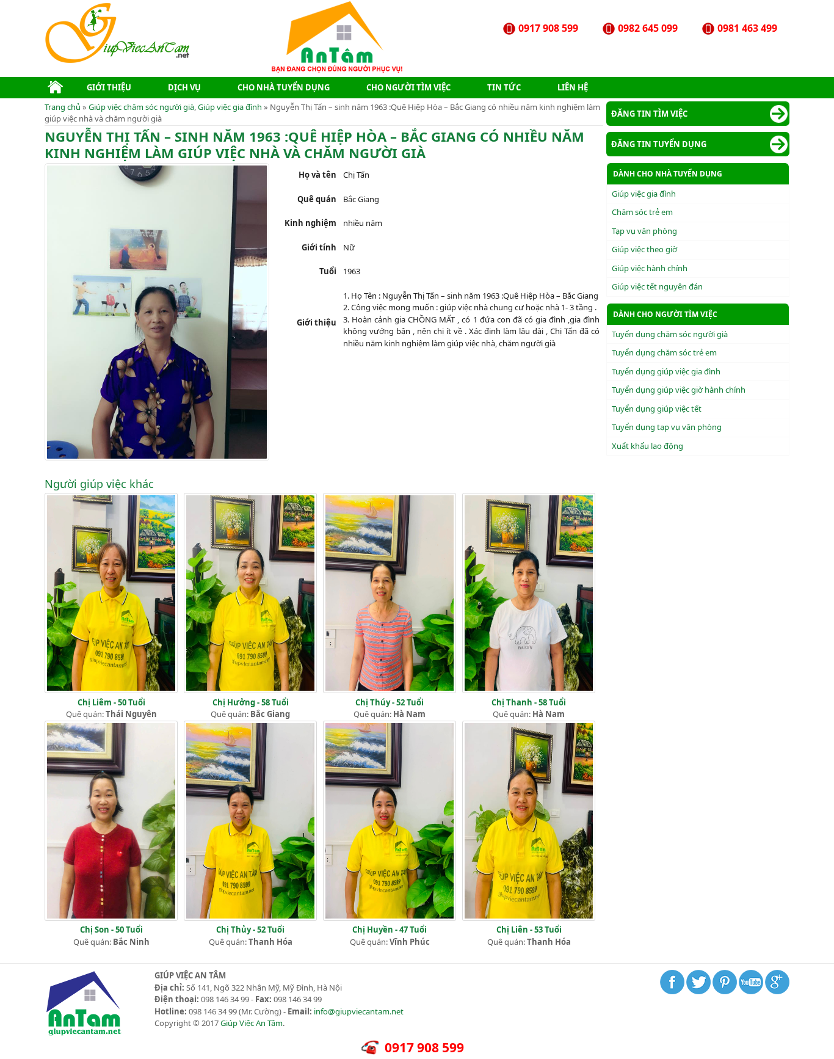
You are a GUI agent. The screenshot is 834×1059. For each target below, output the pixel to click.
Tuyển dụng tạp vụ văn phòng (667, 426)
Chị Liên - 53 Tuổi (529, 929)
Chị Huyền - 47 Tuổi (389, 929)
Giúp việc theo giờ (644, 249)
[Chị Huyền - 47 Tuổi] (389, 917)
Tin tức (504, 87)
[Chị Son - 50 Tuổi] (111, 917)
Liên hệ (572, 87)
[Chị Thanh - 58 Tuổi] (528, 690)
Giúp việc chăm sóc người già (141, 106)
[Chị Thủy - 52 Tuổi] (250, 917)
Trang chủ (63, 106)
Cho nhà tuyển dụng (284, 87)
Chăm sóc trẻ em (642, 211)
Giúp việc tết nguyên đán (657, 286)
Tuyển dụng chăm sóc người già (670, 334)
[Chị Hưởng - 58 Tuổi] (250, 690)
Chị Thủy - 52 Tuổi (250, 929)
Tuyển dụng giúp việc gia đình (666, 371)
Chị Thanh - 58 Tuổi (528, 702)
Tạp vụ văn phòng (644, 230)
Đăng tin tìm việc (649, 113)
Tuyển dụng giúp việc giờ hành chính (678, 389)
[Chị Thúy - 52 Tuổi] (389, 690)
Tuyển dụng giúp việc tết (657, 408)
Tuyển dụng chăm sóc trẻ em (664, 352)
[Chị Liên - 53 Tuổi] (528, 917)
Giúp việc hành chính (649, 268)
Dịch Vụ (184, 87)
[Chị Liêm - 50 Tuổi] (111, 690)
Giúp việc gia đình (230, 106)
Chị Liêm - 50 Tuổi (111, 702)
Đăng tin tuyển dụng (658, 144)
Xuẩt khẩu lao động (647, 445)
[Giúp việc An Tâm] (119, 60)
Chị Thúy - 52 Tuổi (389, 702)
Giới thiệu (109, 87)
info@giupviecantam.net (359, 1011)
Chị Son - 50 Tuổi (111, 929)
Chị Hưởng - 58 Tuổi (250, 702)
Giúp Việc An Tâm (251, 1022)
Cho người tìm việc (408, 87)
